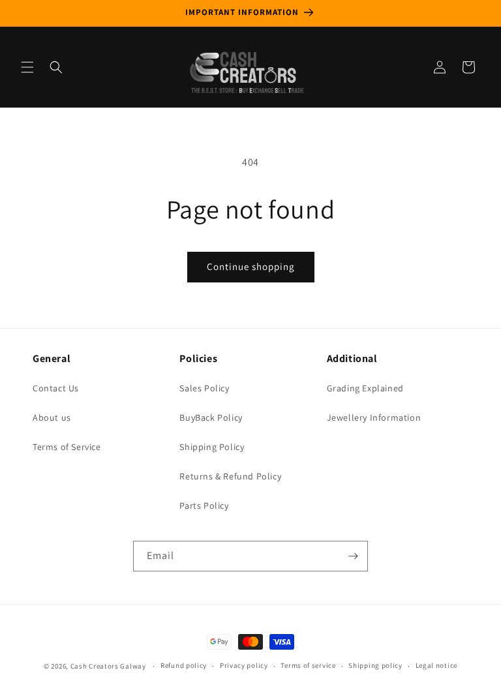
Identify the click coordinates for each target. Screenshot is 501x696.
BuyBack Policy (210, 417)
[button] (27, 67)
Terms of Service (67, 447)
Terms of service (308, 665)
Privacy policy (244, 665)
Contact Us (56, 388)
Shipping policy (375, 665)
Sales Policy (204, 388)
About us (52, 417)
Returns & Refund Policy (230, 476)
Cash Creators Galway (108, 666)
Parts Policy (203, 505)
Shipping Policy (211, 447)
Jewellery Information (374, 417)
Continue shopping (251, 266)
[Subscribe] (353, 556)
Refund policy (183, 665)
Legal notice (436, 665)
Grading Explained (365, 388)
